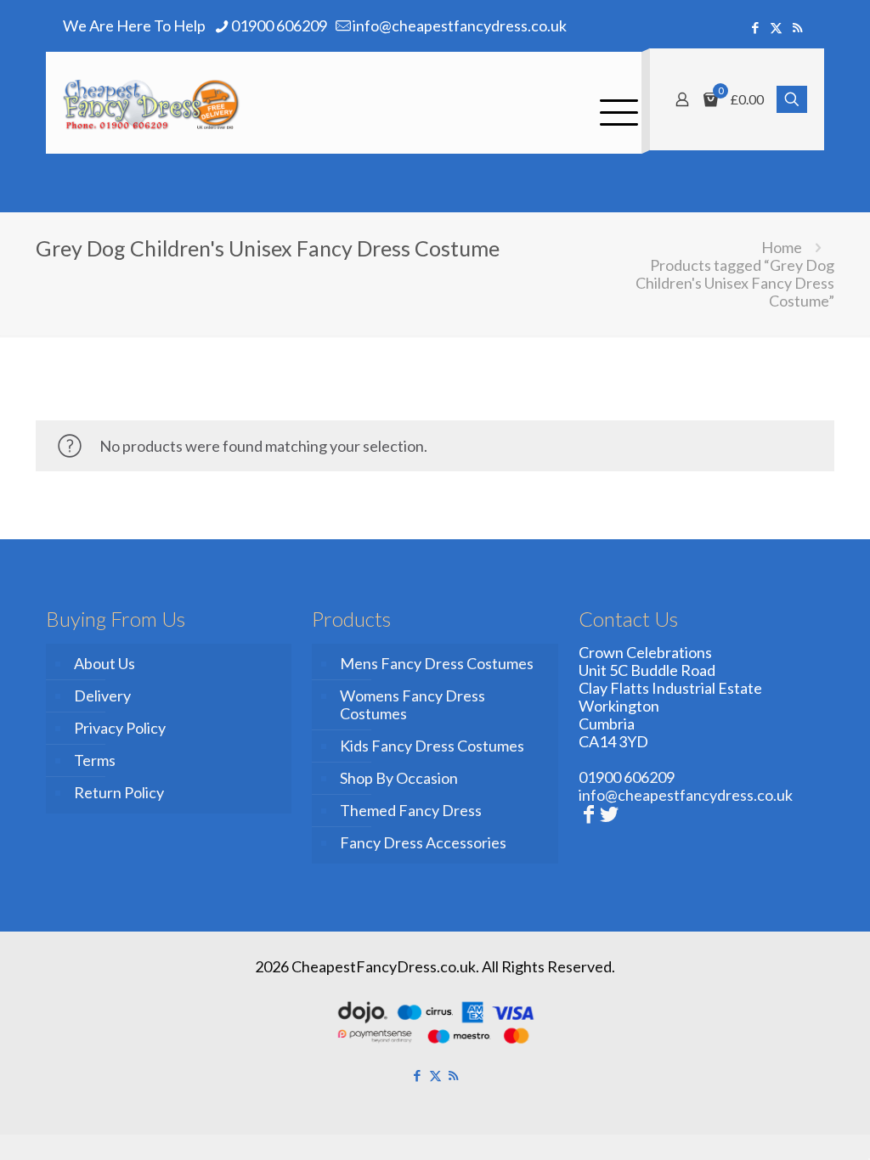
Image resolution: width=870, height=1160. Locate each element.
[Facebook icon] (755, 27)
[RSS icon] (797, 27)
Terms (95, 760)
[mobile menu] (614, 102)
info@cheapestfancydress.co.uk (460, 25)
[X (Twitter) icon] (776, 27)
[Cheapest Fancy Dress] (151, 103)
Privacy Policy (120, 727)
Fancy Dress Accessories (423, 842)
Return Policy (119, 792)
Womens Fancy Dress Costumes (412, 704)
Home (781, 247)
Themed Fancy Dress (411, 810)
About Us (104, 663)
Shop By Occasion (399, 778)
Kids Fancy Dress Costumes (432, 745)
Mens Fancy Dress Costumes (437, 663)
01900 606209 (279, 25)
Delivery (102, 695)
